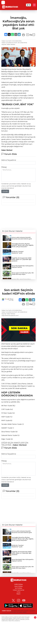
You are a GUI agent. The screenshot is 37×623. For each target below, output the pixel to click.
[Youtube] (23, 600)
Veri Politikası (18, 588)
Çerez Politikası (18, 586)
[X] (13, 600)
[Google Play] (11, 605)
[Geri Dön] (3, 2)
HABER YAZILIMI (6, 610)
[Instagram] (18, 600)
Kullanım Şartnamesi (18, 590)
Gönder (5, 191)
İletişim (18, 594)
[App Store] (25, 605)
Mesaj (4, 167)
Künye (18, 592)
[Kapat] (35, 617)
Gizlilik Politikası (18, 584)
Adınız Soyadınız (8, 160)
